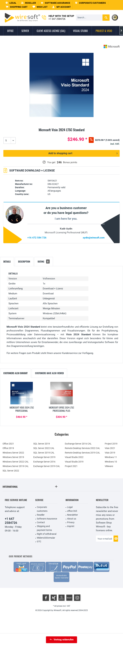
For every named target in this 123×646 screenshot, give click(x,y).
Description (24, 261)
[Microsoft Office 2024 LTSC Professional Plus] (61, 393)
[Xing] (53, 597)
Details (7, 261)
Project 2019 (111, 443)
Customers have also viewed (49, 373)
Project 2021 (71, 466)
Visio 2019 (110, 452)
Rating (43, 261)
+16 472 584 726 (36, 237)
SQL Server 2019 (41, 443)
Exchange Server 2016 (44, 461)
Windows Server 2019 (13, 457)
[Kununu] (69, 597)
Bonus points (70, 162)
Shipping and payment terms (44, 528)
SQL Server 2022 (11, 470)
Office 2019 (8, 448)
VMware (109, 466)
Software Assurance (47, 518)
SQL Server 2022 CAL (43, 448)
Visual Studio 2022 (74, 457)
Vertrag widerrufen (64, 639)
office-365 (72, 511)
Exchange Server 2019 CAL (46, 466)
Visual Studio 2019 (74, 461)
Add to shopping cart (60, 153)
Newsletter (72, 515)
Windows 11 (111, 457)
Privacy (70, 522)
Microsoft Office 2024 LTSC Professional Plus (61, 409)
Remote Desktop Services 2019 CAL (82, 452)
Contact (41, 522)
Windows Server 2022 (13, 452)
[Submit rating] (61, 133)
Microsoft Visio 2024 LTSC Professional (22, 409)
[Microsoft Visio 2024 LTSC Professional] (21, 393)
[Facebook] (46, 597)
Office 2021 (8, 443)
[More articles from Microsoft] (112, 46)
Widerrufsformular (46, 537)
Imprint (70, 526)
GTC (39, 541)
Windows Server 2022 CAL (16, 461)
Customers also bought (15, 373)
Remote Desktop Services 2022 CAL (82, 448)
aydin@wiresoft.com (94, 237)
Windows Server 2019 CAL (16, 466)
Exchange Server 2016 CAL (78, 443)
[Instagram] (77, 597)
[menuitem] (16, 7)
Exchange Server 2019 (44, 457)
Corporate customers (42, 509)
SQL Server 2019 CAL (43, 452)
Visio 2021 (110, 448)
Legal (70, 507)
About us (71, 518)
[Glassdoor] (61, 597)
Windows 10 (111, 461)
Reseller (41, 515)
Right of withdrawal (46, 534)
